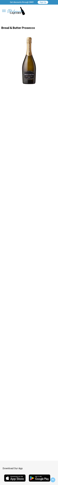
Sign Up (43, 2)
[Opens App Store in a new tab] (15, 482)
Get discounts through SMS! (22, 2)
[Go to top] (52, 479)
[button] (4, 11)
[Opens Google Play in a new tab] (39, 482)
